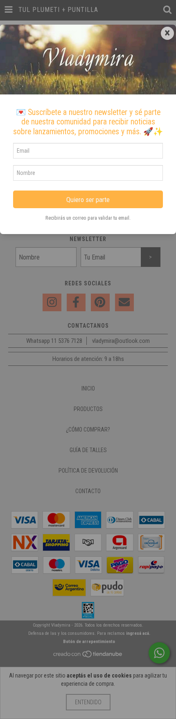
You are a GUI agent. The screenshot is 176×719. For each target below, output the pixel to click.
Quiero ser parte (88, 199)
